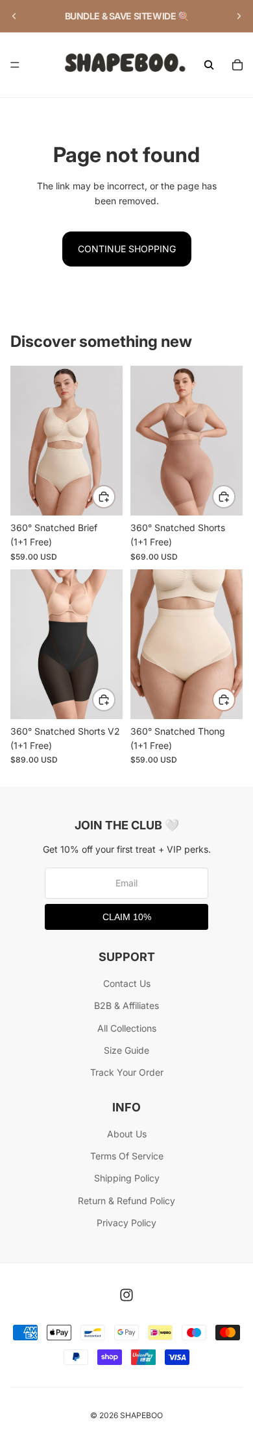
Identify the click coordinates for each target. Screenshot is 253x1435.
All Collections (126, 1028)
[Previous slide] (14, 16)
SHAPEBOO (141, 1415)
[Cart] (237, 65)
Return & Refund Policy (126, 1200)
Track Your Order (126, 1072)
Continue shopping (127, 248)
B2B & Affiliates (126, 1005)
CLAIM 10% (126, 917)
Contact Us (127, 983)
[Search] (209, 65)
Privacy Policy (126, 1222)
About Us (127, 1133)
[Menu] (15, 65)
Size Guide (126, 1050)
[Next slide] (238, 16)
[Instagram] (126, 1295)
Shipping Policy (127, 1177)
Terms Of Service (126, 1155)
